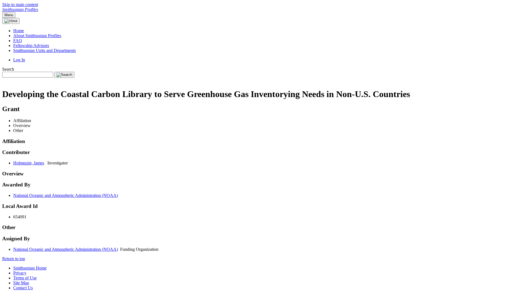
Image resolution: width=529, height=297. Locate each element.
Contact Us (23, 287)
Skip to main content (20, 4)
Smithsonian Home (30, 268)
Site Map (21, 282)
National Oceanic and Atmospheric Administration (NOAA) (65, 195)
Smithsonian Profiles (20, 9)
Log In (19, 59)
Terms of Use (25, 278)
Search (8, 69)
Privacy (19, 273)
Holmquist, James (28, 163)
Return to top (13, 258)
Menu (8, 15)
